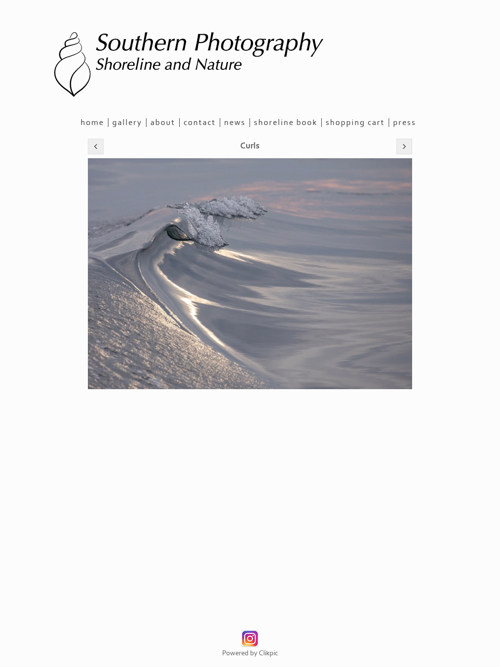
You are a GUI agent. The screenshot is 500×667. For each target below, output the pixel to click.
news (235, 122)
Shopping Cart (355, 122)
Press (404, 122)
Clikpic (268, 653)
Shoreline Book (285, 122)
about (162, 122)
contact (200, 122)
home (92, 122)
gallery (127, 122)
